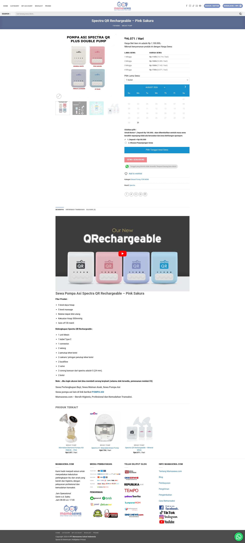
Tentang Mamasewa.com (170, 471)
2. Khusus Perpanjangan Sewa (140, 143)
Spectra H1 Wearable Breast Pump (105, 448)
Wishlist (39, 6)
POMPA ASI (98, 392)
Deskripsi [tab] (60, 210)
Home (5, 6)
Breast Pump (127, 26)
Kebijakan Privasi (79, 540)
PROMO (48, 6)
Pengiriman (164, 489)
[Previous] (60, 66)
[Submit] (240, 14)
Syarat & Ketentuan (63, 540)
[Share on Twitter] (131, 194)
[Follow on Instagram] (190, 6)
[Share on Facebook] (127, 194)
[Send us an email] (197, 6)
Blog (161, 477)
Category (14, 6)
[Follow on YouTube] (200, 6)
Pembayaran (164, 483)
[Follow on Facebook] (187, 6)
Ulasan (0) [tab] (91, 210)
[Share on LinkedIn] (145, 194)
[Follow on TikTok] (193, 6)
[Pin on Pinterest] (140, 194)
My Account (27, 6)
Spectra (132, 185)
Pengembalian (165, 495)
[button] (233, 6)
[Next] (116, 66)
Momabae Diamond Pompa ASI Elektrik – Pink (71, 449)
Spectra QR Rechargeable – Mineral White (139, 449)
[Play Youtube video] (122, 253)
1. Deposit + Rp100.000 (136, 139)
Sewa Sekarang (135, 160)
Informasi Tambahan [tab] (75, 210)
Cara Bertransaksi (167, 501)
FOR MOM (116, 26)
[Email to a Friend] (136, 194)
